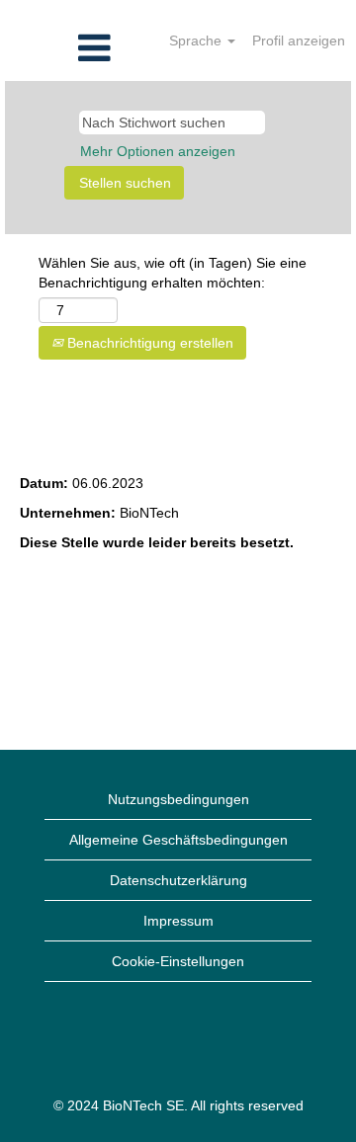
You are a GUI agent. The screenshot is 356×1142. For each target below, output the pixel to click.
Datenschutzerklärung (178, 880)
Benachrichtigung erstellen (148, 343)
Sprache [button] (197, 40)
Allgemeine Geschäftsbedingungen (178, 840)
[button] (59, 48)
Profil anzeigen (298, 40)
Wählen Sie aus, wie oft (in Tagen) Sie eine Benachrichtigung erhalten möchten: (173, 272)
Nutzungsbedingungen (178, 799)
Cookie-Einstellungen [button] (178, 961)
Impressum (178, 921)
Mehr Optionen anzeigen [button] (157, 151)
